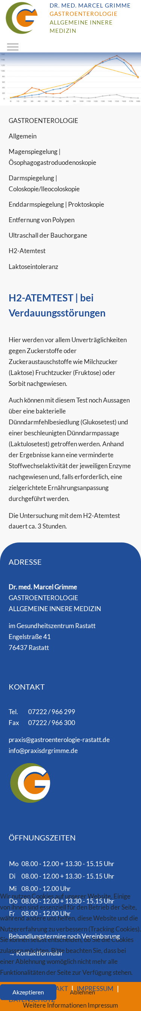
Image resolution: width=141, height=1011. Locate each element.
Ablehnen (82, 992)
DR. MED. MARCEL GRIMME (90, 5)
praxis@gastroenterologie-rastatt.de (59, 739)
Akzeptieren (28, 992)
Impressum (103, 1005)
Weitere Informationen (54, 1005)
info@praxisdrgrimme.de (43, 750)
